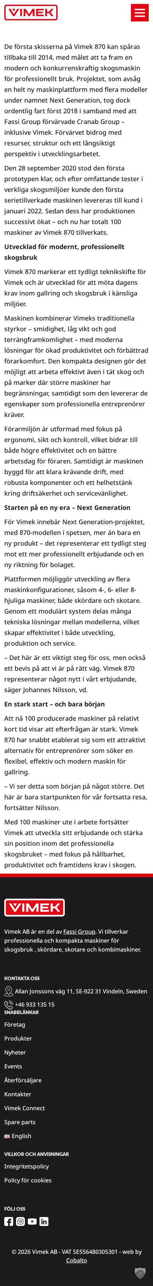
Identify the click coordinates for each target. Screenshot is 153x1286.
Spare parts (20, 1122)
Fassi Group (79, 931)
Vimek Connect (24, 1108)
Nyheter (15, 1052)
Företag (14, 1024)
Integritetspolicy (26, 1166)
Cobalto (76, 1260)
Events (13, 1066)
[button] (140, 1273)
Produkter (18, 1038)
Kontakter (17, 1094)
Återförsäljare (23, 1080)
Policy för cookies (28, 1180)
